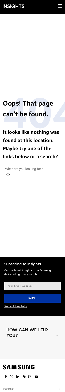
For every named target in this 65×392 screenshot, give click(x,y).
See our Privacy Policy (15, 306)
